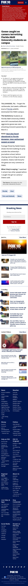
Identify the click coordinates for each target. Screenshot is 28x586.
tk (15, 567)
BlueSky (3, 537)
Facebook (3, 531)
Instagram (3, 530)
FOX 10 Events (16, 506)
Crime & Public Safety (5, 396)
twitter (6, 567)
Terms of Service (15, 231)
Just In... (4, 237)
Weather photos (17, 520)
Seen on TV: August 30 (8, 255)
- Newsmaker (16, 431)
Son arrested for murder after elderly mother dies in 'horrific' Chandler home (9, 357)
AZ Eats (15, 445)
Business (3, 424)
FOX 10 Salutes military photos (16, 512)
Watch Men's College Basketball (16, 546)
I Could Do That (17, 459)
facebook (3, 567)
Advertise (15, 476)
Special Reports (5, 464)
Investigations (4, 453)
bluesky (18, 567)
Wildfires (15, 399)
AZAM (2, 394)
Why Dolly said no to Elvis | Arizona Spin (7, 363)
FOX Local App (5, 512)
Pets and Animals (8, 196)
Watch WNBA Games (16, 554)
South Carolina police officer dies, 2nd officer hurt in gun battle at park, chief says (17, 282)
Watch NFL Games (15, 528)
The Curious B (16, 450)
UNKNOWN (16, 466)
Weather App (16, 405)
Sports (3, 413)
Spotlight (3, 466)
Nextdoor (3, 539)
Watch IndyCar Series (16, 541)
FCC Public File (16, 488)
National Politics (17, 433)
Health (3, 399)
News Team (16, 490)
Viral (12, 191)
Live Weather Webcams (4, 506)
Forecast (15, 392)
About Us (16, 474)
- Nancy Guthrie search (5, 461)
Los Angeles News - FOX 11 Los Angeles (5, 479)
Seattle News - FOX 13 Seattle (5, 488)
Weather (16, 390)
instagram (9, 567)
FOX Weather (16, 411)
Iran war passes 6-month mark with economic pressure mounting (8, 371)
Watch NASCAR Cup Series (17, 538)
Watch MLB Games (16, 535)
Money (3, 422)
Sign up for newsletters (16, 508)
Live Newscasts (5, 504)
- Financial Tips (5, 433)
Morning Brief (4, 405)
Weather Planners (17, 401)
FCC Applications (17, 486)
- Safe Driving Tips (4, 417)
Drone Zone (4, 452)
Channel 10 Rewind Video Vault (4, 446)
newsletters (24, 567)
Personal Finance (5, 431)
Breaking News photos (16, 515)
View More (22, 237)
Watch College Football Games (17, 532)
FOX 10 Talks (16, 452)
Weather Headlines (15, 396)
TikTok (3, 528)
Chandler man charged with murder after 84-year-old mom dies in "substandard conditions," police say (18, 261)
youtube (12, 567)
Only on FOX (5, 439)
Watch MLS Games (16, 558)
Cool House (4, 450)
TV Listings (15, 492)
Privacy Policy (15, 229)
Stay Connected (16, 501)
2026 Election (16, 424)
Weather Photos (17, 407)
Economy (3, 426)
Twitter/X (3, 533)
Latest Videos (6, 332)
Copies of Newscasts (15, 483)
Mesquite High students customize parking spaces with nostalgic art (8, 378)
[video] (14, 341)
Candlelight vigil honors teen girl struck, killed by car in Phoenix (12, 350)
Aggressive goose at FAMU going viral (11, 67)
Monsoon (15, 394)
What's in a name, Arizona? (17, 469)
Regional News (4, 475)
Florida (21, 46)
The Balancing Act (16, 447)
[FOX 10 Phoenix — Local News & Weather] (5, 2)
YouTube (3, 526)
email (21, 567)
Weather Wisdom (17, 409)
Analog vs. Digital (17, 443)
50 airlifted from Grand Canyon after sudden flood (18, 274)
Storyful (18, 46)
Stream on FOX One (16, 525)
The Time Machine (15, 463)
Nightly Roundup (5, 407)
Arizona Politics (16, 429)
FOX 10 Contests (17, 504)
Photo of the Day (17, 518)
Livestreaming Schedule (4, 510)
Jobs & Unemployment (5, 428)
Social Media (5, 524)
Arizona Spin (4, 441)
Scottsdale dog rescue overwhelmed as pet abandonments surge (16, 315)
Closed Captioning (15, 478)
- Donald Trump (17, 435)
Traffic (3, 414)
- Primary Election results (17, 426)
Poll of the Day (5, 409)
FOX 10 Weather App (5, 515)
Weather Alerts (16, 403)
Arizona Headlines (5, 392)
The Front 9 (16, 454)
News (19, 196)
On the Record (16, 461)
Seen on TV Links (5, 411)
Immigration (4, 401)
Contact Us (15, 481)
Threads (3, 535)
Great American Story (17, 456)
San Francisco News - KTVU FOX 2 (4, 484)
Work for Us (16, 496)
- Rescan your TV (17, 494)
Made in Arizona (5, 455)
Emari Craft (5, 46)
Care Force (4, 443)
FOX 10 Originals (16, 440)
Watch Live (20, 2)
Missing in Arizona (3, 458)
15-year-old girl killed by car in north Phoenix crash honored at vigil (18, 268)
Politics (15, 422)
